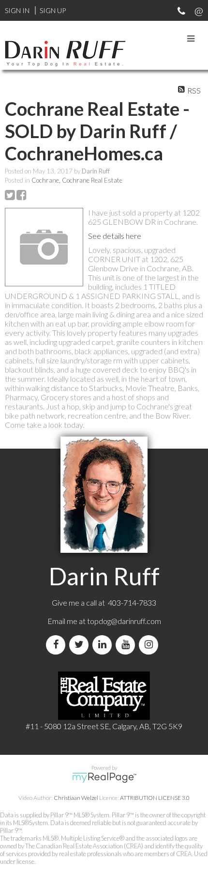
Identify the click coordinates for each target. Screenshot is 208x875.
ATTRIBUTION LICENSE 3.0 (155, 797)
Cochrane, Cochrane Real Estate (76, 180)
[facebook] (57, 644)
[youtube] (127, 644)
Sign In (17, 10)
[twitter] (80, 644)
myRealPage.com (104, 777)
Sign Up (53, 10)
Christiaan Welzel (76, 797)
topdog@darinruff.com (124, 620)
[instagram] (150, 644)
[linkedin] (104, 644)
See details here (114, 235)
